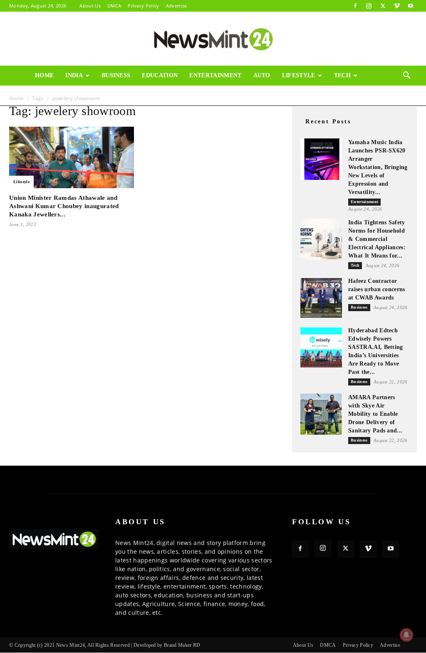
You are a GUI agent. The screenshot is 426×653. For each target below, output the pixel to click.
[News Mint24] (213, 39)
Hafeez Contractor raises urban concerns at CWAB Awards (376, 289)
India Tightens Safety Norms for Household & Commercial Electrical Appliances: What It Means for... (377, 239)
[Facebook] (355, 6)
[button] (407, 76)
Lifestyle (298, 75)
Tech (342, 75)
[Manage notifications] (406, 634)
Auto (261, 75)
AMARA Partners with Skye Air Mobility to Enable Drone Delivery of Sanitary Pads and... (375, 414)
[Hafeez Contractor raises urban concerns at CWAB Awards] (321, 298)
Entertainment (215, 75)
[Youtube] (410, 6)
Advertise (176, 5)
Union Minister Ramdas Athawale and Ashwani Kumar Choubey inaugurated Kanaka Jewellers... (64, 206)
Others (47, 95)
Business (116, 75)
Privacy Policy (143, 5)
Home (44, 75)
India (74, 75)
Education (160, 75)
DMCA (114, 5)
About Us (90, 5)
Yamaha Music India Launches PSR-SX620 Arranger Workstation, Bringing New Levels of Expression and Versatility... (378, 167)
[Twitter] (382, 6)
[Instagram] (369, 6)
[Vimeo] (397, 6)
